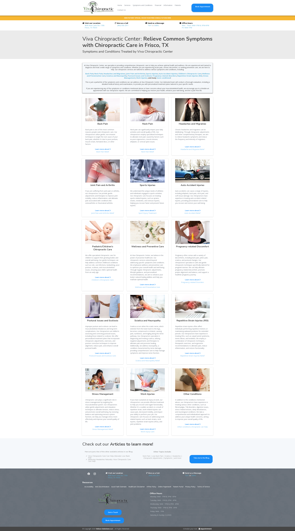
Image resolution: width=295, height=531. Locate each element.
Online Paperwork (164, 487)
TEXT (150, 25)
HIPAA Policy (151, 487)
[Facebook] (89, 474)
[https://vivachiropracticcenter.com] (98, 8)
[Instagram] (95, 474)
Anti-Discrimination (102, 487)
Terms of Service (203, 487)
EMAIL (156, 25)
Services (127, 5)
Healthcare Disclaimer (136, 487)
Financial (158, 5)
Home (119, 5)
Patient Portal (178, 487)
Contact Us (121, 10)
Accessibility (88, 487)
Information (168, 5)
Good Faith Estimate (119, 487)
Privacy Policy (190, 487)
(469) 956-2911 (122, 25)
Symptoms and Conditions (142, 5)
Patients (178, 5)
